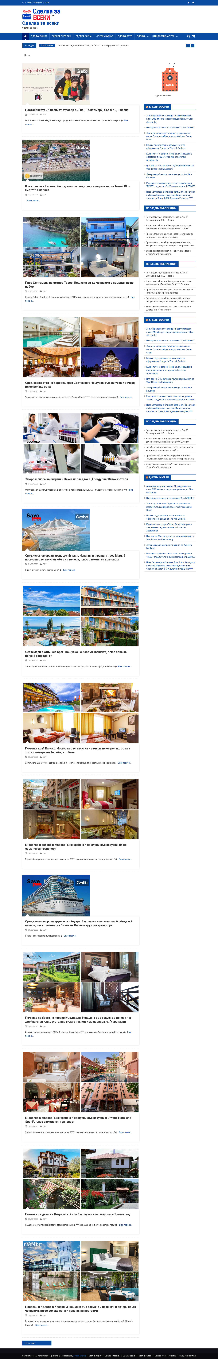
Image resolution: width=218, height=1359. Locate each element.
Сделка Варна (84, 36)
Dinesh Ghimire (79, 1356)
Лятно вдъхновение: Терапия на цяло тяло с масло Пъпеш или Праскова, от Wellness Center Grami (169, 136)
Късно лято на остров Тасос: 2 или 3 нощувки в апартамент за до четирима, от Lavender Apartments (169, 156)
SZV (44, 114)
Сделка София (39, 36)
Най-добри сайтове (163, 36)
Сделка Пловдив (61, 36)
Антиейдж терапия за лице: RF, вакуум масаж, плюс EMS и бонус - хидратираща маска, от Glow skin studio (170, 118)
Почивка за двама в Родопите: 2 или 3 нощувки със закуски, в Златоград (77, 1214)
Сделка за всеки (40, 23)
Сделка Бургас (104, 36)
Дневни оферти (159, 106)
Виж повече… (33, 200)
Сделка (141, 36)
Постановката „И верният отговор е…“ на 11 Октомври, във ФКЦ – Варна (93, 45)
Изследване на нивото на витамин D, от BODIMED (170, 127)
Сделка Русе (125, 36)
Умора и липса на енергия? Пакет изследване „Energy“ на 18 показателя (76, 479)
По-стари (30, 1343)
